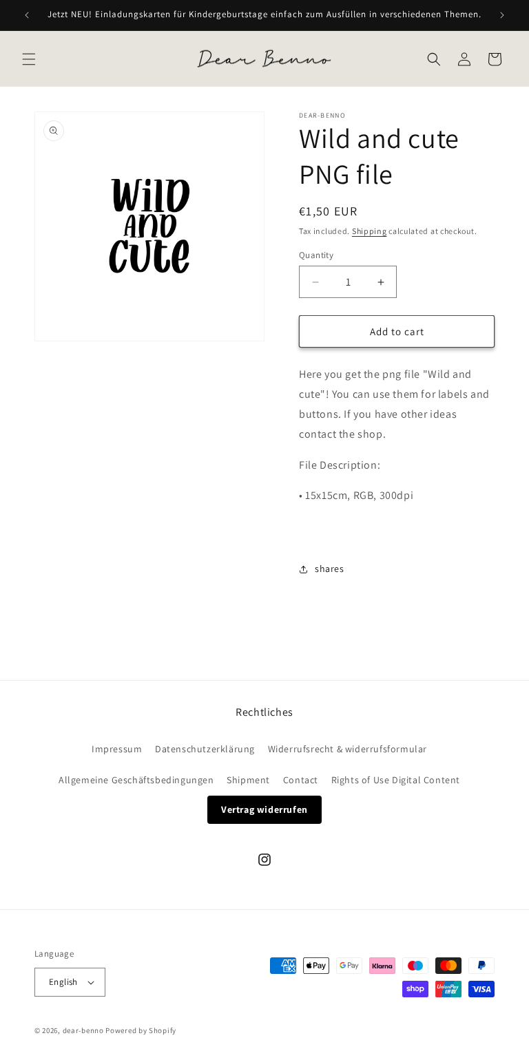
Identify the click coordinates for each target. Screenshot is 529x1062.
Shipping (369, 231)
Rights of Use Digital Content (395, 780)
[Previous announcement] (27, 15)
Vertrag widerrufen (264, 809)
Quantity (316, 255)
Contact (300, 780)
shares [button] (329, 568)
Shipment (248, 780)
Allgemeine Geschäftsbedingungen (136, 780)
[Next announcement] (502, 15)
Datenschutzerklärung (205, 749)
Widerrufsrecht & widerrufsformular (347, 749)
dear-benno (83, 1030)
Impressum (117, 749)
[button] (29, 59)
